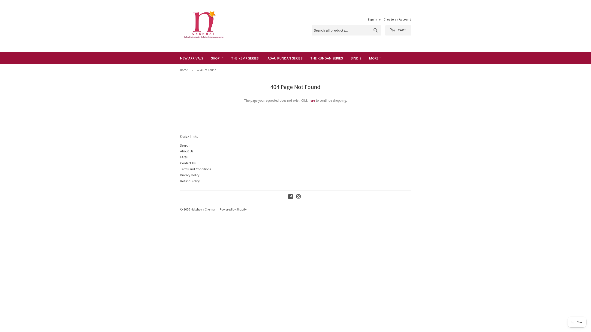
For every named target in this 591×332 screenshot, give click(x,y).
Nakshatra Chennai (203, 209)
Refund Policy (190, 181)
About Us (186, 151)
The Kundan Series (326, 58)
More (374, 58)
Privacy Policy (189, 175)
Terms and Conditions (195, 169)
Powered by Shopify (233, 209)
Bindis (356, 58)
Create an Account (397, 19)
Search (185, 145)
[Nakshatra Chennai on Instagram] (298, 197)
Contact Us (188, 163)
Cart (401, 30)
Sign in (372, 19)
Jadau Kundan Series (284, 58)
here (312, 100)
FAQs (183, 157)
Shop (215, 58)
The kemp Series (245, 58)
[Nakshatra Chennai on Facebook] (290, 197)
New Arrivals (191, 58)
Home (184, 70)
